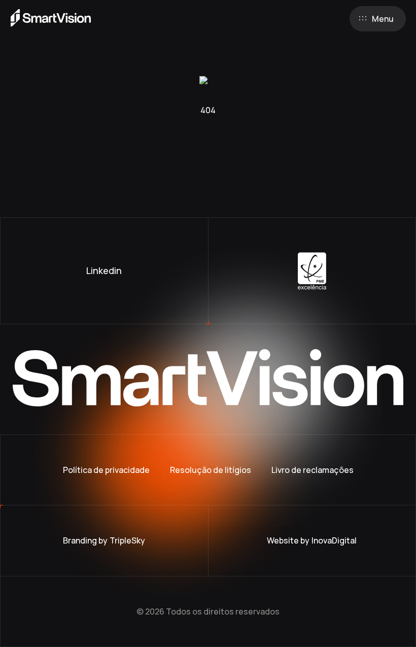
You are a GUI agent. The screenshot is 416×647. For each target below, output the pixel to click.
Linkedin (104, 270)
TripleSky (127, 540)
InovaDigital (334, 540)
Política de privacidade (106, 469)
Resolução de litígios (210, 469)
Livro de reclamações (312, 469)
